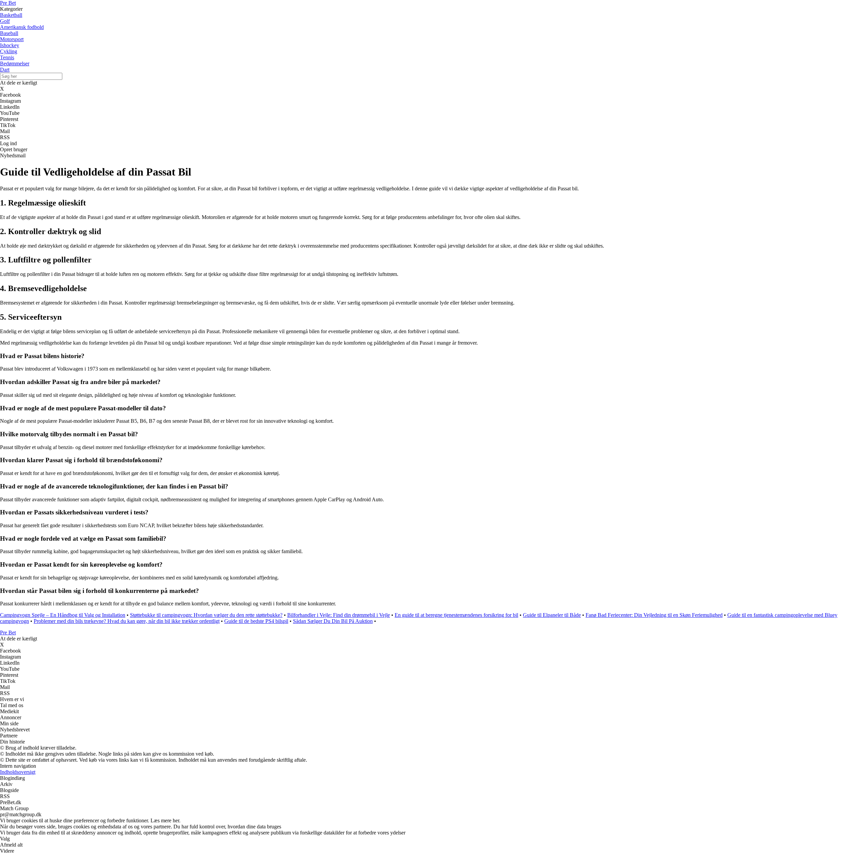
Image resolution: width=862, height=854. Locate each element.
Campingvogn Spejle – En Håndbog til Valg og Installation (62, 615)
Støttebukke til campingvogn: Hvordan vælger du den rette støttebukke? (206, 615)
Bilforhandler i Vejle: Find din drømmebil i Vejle (338, 615)
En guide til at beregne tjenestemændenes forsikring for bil (456, 615)
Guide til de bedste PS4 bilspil (256, 621)
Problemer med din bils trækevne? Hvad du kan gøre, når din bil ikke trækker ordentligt (127, 621)
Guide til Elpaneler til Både (552, 615)
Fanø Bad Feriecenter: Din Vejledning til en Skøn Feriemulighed (654, 615)
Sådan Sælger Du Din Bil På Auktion (333, 621)
